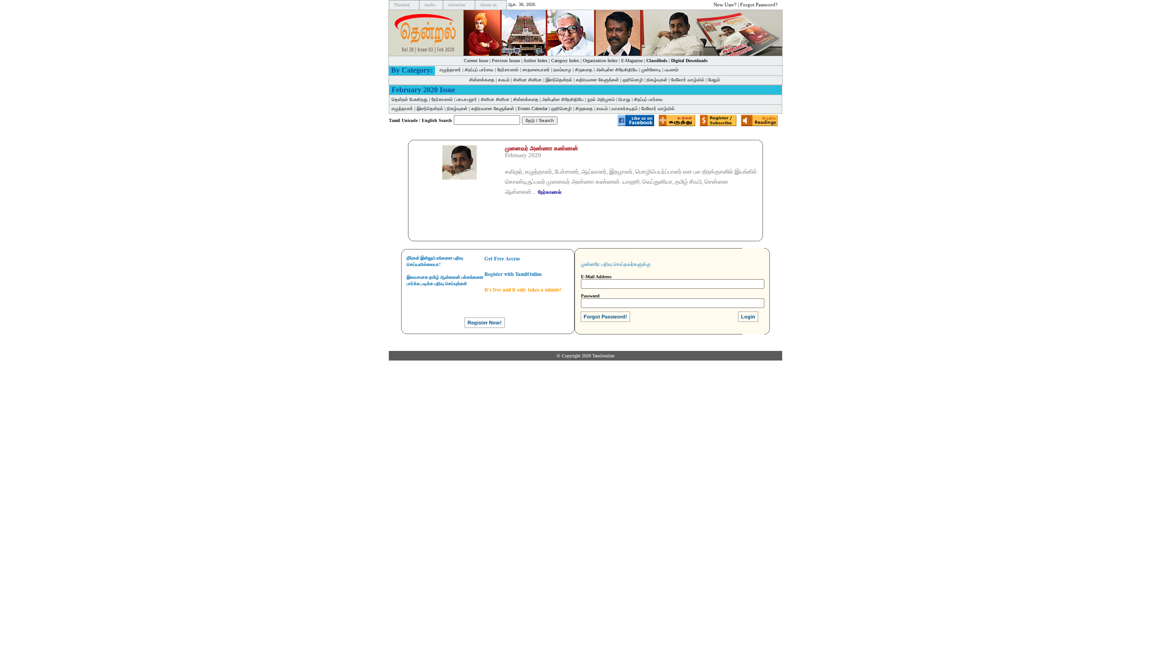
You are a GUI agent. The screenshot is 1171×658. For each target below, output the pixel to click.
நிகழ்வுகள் (657, 79)
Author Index (535, 60)
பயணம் (671, 69)
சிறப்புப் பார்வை (479, 69)
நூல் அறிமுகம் (601, 99)
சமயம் (504, 79)
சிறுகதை (583, 69)
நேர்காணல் (508, 69)
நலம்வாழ (562, 69)
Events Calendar (533, 108)
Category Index (565, 60)
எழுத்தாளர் (450, 69)
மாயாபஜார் (467, 99)
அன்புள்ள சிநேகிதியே (617, 69)
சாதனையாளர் (536, 69)
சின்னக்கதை (481, 79)
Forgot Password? (759, 4)
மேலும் (714, 79)
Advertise (456, 4)
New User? (725, 4)
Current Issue (476, 60)
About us (488, 4)
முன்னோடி (651, 69)
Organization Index (600, 60)
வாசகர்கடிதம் (625, 108)
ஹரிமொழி (633, 79)
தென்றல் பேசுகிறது (410, 99)
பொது (624, 99)
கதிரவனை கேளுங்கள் (597, 79)
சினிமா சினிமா (527, 79)
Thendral (402, 4)
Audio (429, 4)
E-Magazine (632, 60)
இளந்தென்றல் (559, 79)
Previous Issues (506, 60)
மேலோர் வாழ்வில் (687, 79)
